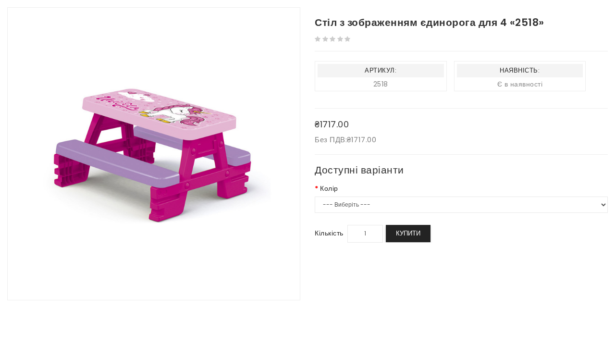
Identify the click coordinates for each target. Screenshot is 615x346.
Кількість (329, 233)
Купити (408, 233)
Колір (329, 188)
